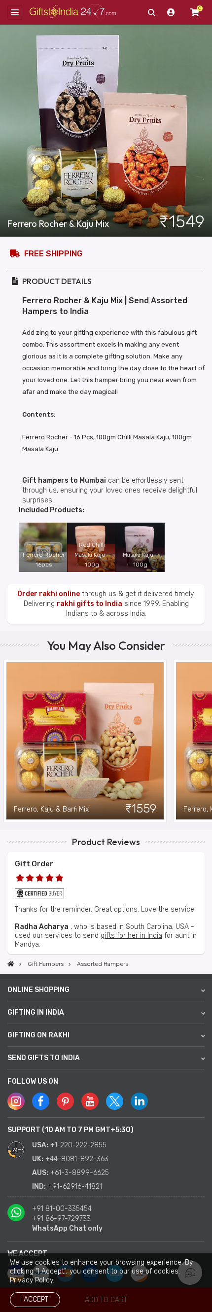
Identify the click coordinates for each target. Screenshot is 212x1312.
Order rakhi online (48, 594)
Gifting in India (35, 1012)
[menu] (15, 12)
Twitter (114, 1101)
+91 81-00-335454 (62, 1209)
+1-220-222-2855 (78, 1145)
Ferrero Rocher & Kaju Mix (58, 223)
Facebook (40, 1101)
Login (171, 12)
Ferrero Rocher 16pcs (44, 559)
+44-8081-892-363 (76, 1159)
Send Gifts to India (43, 1058)
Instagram (16, 1101)
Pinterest (65, 1101)
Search (151, 12)
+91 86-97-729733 (61, 1218)
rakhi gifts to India (89, 604)
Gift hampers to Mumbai (64, 480)
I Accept (34, 1299)
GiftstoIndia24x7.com (73, 12)
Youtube (90, 1101)
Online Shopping (38, 990)
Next (204, 741)
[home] (10, 963)
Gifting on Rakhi (38, 1035)
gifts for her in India (131, 935)
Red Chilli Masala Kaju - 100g (91, 554)
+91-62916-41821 (75, 1186)
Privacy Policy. (32, 1280)
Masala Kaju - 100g (140, 559)
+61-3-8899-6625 (79, 1173)
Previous (7, 741)
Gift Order (34, 863)
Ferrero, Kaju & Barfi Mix (51, 809)
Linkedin (139, 1101)
